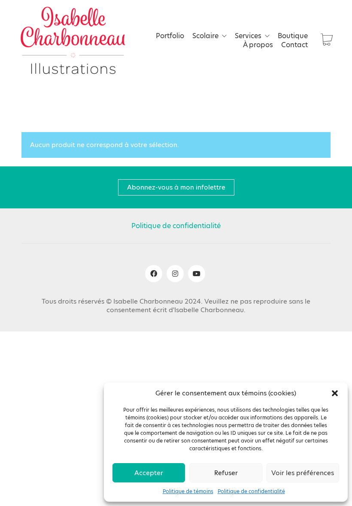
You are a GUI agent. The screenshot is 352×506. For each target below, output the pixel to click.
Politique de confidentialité (251, 491)
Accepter (148, 472)
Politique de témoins (188, 491)
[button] (335, 393)
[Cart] (327, 40)
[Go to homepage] (73, 40)
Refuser (226, 472)
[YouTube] (196, 273)
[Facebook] (153, 273)
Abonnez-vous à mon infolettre (176, 187)
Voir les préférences (302, 472)
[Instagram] (175, 273)
